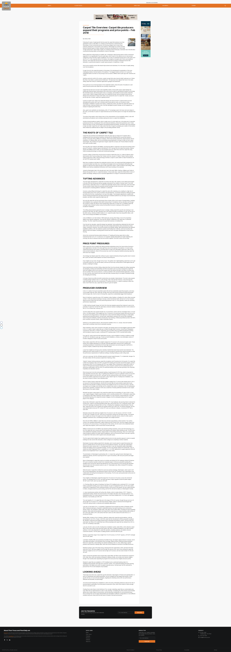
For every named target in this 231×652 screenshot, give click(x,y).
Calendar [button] (165, 5)
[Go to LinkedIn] (9, 640)
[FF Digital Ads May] (146, 39)
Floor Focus (78, 5)
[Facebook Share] (1, 322)
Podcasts (109, 5)
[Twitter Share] (1, 325)
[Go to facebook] (4, 640)
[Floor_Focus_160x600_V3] (115, 17)
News (49, 5)
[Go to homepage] (6, 6)
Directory (137, 5)
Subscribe (139, 612)
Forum (193, 5)
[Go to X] (7, 640)
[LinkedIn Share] (1, 328)
